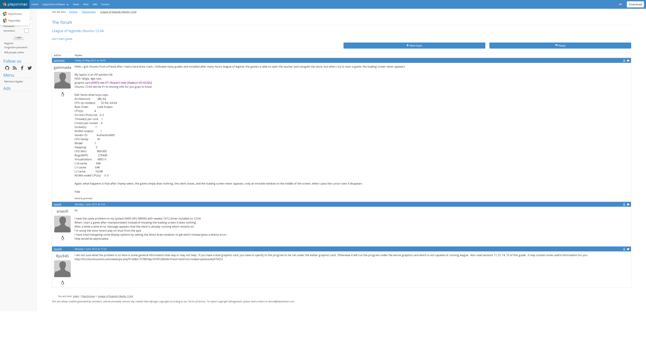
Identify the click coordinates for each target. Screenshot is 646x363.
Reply (562, 45)
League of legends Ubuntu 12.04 (115, 296)
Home (34, 4)
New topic (416, 45)
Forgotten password (15, 47)
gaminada (59, 60)
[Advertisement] (18, 143)
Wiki (95, 4)
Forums (105, 4)
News (76, 4)
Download (635, 4)
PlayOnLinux (15, 13)
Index (76, 296)
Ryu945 (58, 249)
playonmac (17, 4)
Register (8, 43)
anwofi (57, 204)
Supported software (53, 4)
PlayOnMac (14, 20)
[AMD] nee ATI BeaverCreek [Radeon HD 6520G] (122, 83)
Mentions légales (13, 81)
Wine (86, 4)
